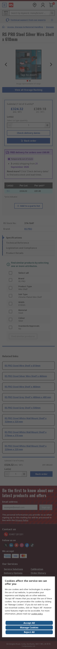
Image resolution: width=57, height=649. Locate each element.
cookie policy (37, 613)
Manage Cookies (29, 627)
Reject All (29, 632)
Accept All (29, 622)
